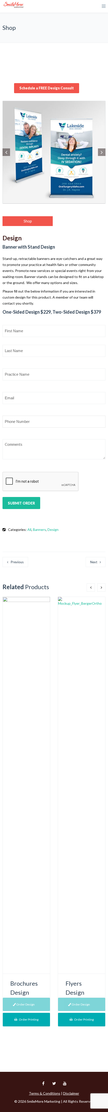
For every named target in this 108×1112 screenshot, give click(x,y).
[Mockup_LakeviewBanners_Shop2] (54, 152)
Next (93, 562)
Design (53, 529)
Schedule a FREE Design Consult (46, 88)
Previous (17, 562)
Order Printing (28, 1019)
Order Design (25, 1004)
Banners (39, 529)
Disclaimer (71, 1093)
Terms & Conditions (44, 1093)
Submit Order (21, 503)
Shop (28, 221)
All (29, 529)
